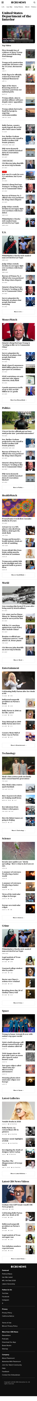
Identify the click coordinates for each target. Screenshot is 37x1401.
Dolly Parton (18, 7)
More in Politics (18, 487)
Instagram (5, 1300)
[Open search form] (34, 2)
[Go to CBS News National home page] (18, 2)
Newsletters (6, 1335)
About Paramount (8, 1358)
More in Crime (17, 1003)
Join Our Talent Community (12, 1365)
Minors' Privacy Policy (9, 1326)
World (27, 7)
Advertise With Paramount (11, 1361)
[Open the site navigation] (6, 2)
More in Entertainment (18, 745)
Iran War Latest (7, 1277)
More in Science (18, 918)
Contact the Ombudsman (11, 1375)
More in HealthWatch (17, 575)
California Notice (8, 1316)
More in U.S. (18, 312)
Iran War (9, 7)
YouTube (5, 1293)
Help (3, 1368)
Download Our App (9, 1342)
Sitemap (5, 1349)
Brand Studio (6, 1345)
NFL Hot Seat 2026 (9, 1280)
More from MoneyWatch (17, 400)
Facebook (5, 1296)
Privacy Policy (7, 1313)
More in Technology (18, 830)
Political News (7, 1274)
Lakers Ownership (8, 1284)
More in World (18, 660)
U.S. (3, 7)
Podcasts (5, 1339)
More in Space (17, 1090)
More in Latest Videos (18, 1259)
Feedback (5, 1371)
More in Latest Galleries (18, 1173)
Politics (33, 7)
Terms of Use (6, 1323)
